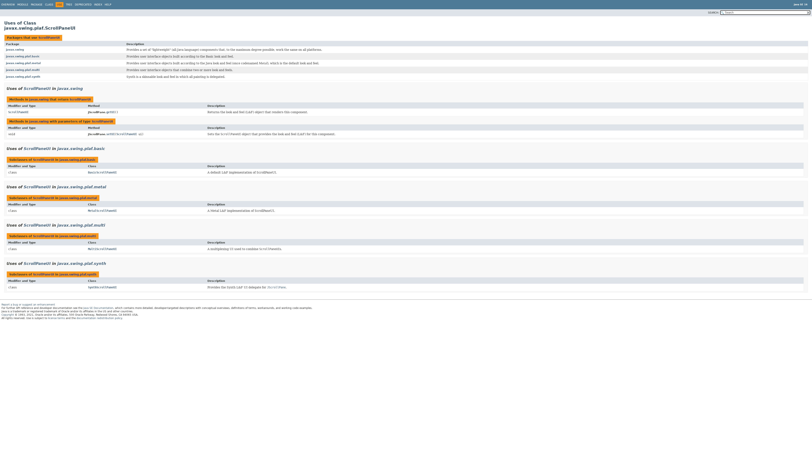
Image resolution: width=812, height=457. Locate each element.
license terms (56, 318)
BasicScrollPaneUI (102, 172)
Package (37, 4)
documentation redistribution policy (99, 318)
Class (49, 4)
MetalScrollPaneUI (102, 210)
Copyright (7, 314)
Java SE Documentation (98, 308)
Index (98, 4)
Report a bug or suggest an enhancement (28, 304)
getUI (110, 112)
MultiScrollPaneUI (102, 249)
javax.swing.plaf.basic (23, 56)
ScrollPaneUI (49, 37)
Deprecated (83, 4)
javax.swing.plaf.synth (23, 76)
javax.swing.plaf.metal (23, 63)
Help (108, 4)
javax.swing (15, 49)
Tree (69, 4)
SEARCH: (713, 12)
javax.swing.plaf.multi (23, 70)
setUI (110, 134)
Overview (8, 4)
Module (22, 4)
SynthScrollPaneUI (102, 287)
